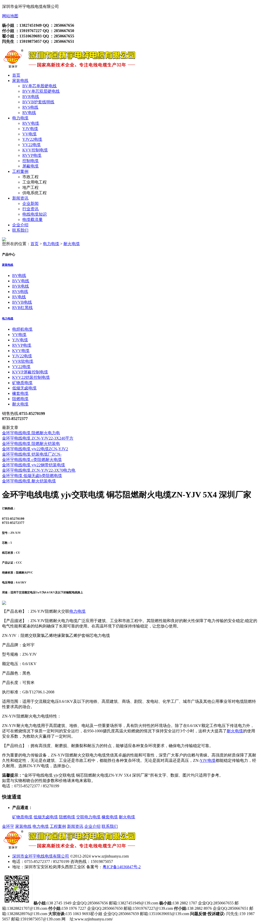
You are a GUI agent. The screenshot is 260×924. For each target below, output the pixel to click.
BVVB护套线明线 (38, 102)
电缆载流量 (32, 219)
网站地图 (10, 16)
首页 (16, 75)
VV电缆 (29, 134)
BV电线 (19, 275)
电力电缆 (20, 118)
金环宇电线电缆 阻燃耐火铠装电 (31, 443)
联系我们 (20, 230)
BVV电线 (20, 281)
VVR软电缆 (22, 361)
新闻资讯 (20, 198)
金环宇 (8, 826)
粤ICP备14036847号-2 (122, 867)
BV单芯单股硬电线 (39, 86)
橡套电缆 (20, 393)
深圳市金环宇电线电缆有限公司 (40, 856)
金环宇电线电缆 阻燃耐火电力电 (31, 433)
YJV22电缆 (32, 139)
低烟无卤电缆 (24, 388)
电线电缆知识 (34, 214)
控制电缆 (30, 161)
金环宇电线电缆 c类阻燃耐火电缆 (32, 459)
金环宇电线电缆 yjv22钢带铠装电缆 (33, 465)
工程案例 (20, 171)
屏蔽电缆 (30, 166)
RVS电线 (30, 107)
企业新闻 (30, 203)
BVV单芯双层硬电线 (41, 91)
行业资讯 (30, 209)
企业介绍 (20, 225)
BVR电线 (30, 96)
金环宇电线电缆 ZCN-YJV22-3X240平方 (37, 438)
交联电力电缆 (88, 817)
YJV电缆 (30, 129)
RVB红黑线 (22, 307)
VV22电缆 (31, 145)
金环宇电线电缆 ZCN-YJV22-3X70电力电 (38, 470)
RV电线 (29, 112)
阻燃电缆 (20, 399)
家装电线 (20, 80)
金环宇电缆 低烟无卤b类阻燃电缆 (32, 475)
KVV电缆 (20, 350)
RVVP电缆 (31, 155)
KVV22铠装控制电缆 (31, 377)
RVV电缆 (30, 123)
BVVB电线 (22, 302)
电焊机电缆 (22, 329)
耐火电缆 (71, 244)
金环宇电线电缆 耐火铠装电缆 (29, 481)
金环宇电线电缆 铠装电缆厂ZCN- (31, 454)
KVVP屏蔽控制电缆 (30, 372)
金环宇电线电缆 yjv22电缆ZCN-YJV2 (35, 449)
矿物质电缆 (22, 383)
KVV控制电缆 (35, 150)
